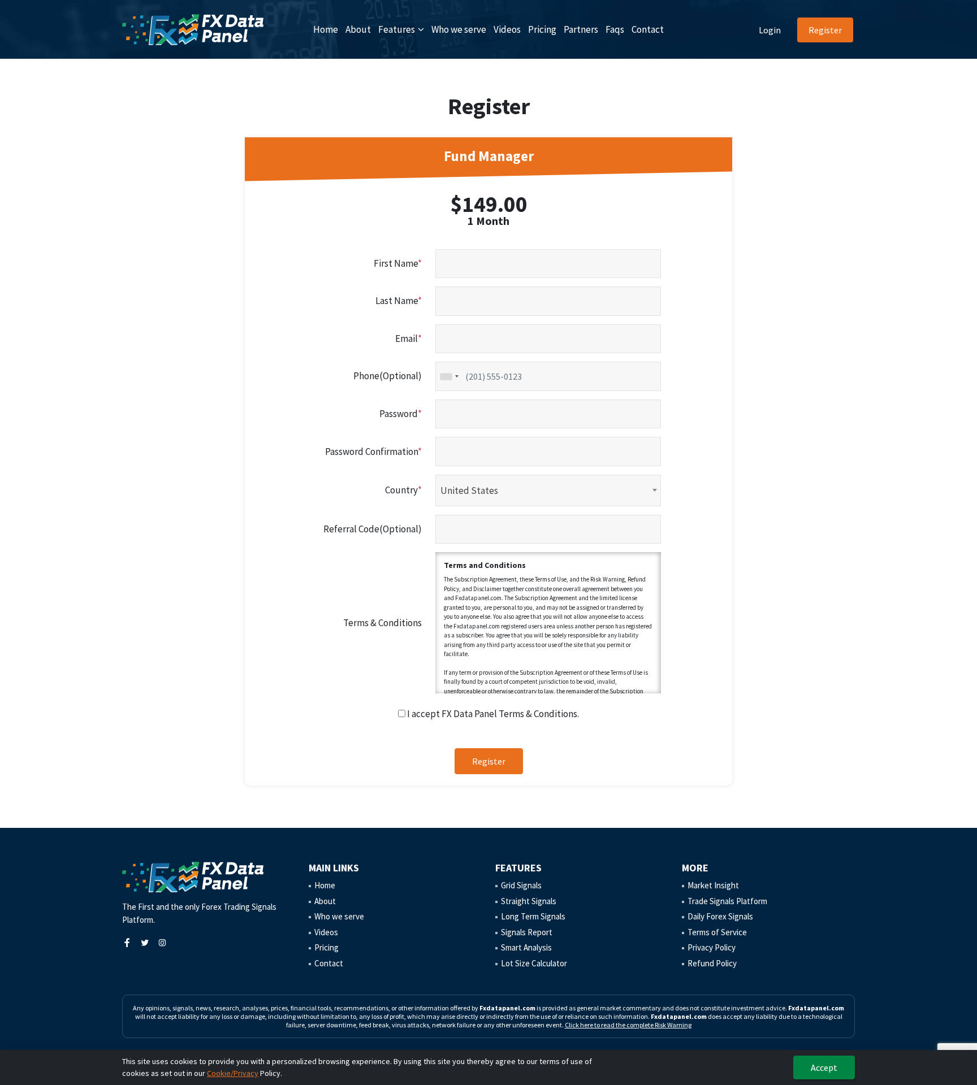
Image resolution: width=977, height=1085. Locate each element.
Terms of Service (717, 932)
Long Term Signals (533, 916)
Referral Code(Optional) (372, 529)
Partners (581, 29)
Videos (507, 29)
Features (396, 29)
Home (325, 29)
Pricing (542, 29)
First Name (398, 263)
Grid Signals (521, 885)
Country (403, 490)
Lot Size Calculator (534, 963)
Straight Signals (528, 901)
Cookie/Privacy (232, 1073)
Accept (824, 1067)
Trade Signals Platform (727, 901)
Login (770, 30)
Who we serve (458, 29)
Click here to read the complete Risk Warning (628, 1025)
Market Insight (713, 885)
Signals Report (526, 932)
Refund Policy (712, 963)
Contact (648, 29)
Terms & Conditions (382, 623)
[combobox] (449, 376)
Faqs (615, 29)
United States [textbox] (469, 490)
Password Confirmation (373, 451)
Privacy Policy (712, 947)
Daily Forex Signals (720, 916)
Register (825, 30)
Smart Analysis (526, 947)
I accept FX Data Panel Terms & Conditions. (492, 714)
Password (400, 413)
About (358, 29)
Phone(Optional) (387, 376)
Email (408, 338)
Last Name (398, 300)
